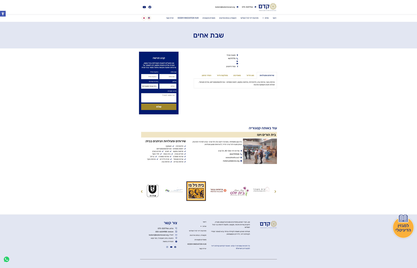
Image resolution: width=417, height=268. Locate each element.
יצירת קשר (170, 18)
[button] (3, 14)
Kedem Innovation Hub (188, 18)
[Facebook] (150, 7)
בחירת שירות (153, 81)
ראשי (274, 18)
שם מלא (173, 72)
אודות (267, 18)
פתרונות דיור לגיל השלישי (249, 18)
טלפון (174, 81)
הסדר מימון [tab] (206, 75)
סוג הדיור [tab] (250, 75)
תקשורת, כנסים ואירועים (227, 18)
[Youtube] (144, 7)
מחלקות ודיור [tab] (222, 75)
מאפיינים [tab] (237, 75)
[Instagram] (167, 247)
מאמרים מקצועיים (209, 18)
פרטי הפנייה (172, 91)
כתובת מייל (154, 72)
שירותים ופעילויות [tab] (267, 75)
